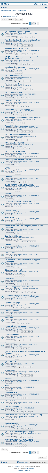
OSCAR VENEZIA (23, 433)
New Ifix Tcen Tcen (16, 35)
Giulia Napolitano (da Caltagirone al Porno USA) (23, 415)
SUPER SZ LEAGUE (12, 101)
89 (29, 182)
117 (29, 89)
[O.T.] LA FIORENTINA (13, 92)
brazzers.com (10, 370)
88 (27, 182)
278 (22, 412)
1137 (23, 292)
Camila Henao (10, 253)
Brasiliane (9, 318)
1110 (34, 54)
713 (23, 64)
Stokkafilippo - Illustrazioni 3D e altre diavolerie (23, 118)
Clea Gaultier (10, 401)
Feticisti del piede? (12, 406)
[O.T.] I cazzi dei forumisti (15, 151)
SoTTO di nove (22, 288)
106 (29, 45)
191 (29, 81)
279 (25, 412)
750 (23, 437)
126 (22, 131)
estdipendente (22, 33)
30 (21, 148)
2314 (34, 37)
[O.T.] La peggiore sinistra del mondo (19, 287)
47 (23, 98)
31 (23, 148)
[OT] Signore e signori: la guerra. (17, 32)
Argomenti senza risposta (8, 10)
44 (21, 106)
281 (25, 340)
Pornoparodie (10, 343)
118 (32, 89)
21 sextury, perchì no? (13, 270)
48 (26, 98)
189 (22, 81)
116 (25, 89)
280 (22, 340)
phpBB (17, 466)
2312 (27, 37)
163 (32, 331)
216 (32, 375)
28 (21, 348)
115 (22, 89)
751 (26, 437)
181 (29, 428)
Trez (19, 41)
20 (21, 323)
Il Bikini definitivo (12, 334)
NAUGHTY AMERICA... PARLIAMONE (19, 440)
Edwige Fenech (11, 392)
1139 (31, 292)
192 (32, 81)
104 (22, 45)
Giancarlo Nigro (22, 50)
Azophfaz (21, 136)
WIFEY (7, 168)
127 (25, 131)
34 (23, 233)
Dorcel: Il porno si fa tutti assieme (18, 160)
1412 (23, 241)
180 (25, 428)
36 (29, 233)
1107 (23, 54)
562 (32, 367)
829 (23, 140)
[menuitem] (6, 4)
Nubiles (8, 193)
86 (22, 182)
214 (25, 375)
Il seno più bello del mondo (15, 326)
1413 (27, 241)
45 (23, 106)
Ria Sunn (8, 378)
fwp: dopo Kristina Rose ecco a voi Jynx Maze (22, 40)
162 (29, 331)
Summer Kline (10, 210)
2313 (31, 37)
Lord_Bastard (22, 416)
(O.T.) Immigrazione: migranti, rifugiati (19, 432)
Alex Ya (20, 408)
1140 (34, 292)
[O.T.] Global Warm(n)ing (14, 75)
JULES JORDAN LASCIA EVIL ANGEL (19, 185)
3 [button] (35, 24)
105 (25, 45)
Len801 (20, 111)
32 (26, 148)
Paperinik (20, 94)
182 (32, 428)
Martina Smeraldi (11, 423)
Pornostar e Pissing (12, 302)
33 (29, 148)
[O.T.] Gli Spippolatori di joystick (17, 134)
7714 (24, 157)
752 (29, 437)
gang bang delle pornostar (15, 67)
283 (32, 340)
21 (21, 307)
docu (19, 77)
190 (25, 81)
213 (22, 375)
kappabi (20, 237)
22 (23, 307)
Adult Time (9, 385)
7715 (27, 157)
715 (29, 64)
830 (26, 140)
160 (22, 331)
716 (32, 64)
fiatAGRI (20, 119)
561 (29, 367)
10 (27, 114)
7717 (35, 157)
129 (32, 131)
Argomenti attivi (21, 10)
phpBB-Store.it (29, 468)
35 (26, 233)
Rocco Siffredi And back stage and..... (19, 126)
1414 (31, 241)
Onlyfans (8, 177)
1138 (27, 292)
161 (25, 331)
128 (29, 131)
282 (29, 340)
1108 (27, 54)
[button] (38, 23)
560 (25, 367)
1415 (34, 241)
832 (32, 140)
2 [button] (32, 24)
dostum (20, 363)
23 (26, 307)
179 (22, 428)
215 (29, 375)
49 (29, 98)
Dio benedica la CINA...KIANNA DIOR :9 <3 (21, 202)
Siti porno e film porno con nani (17, 109)
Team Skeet (9, 217)
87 (24, 182)
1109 (31, 54)
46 (21, 98)
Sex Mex (8, 244)
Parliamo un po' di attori (14, 84)
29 (23, 348)
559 (22, 367)
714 (26, 64)
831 (29, 140)
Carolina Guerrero (12, 311)
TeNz (19, 60)
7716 (31, 157)
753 (32, 437)
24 (29, 307)
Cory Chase (9, 278)
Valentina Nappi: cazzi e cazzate (17, 48)
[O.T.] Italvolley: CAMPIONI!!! (16, 143)
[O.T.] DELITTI (10, 362)
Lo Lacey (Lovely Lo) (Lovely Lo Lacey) (20, 295)
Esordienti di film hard (13, 236)
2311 (23, 37)
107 (32, 45)
